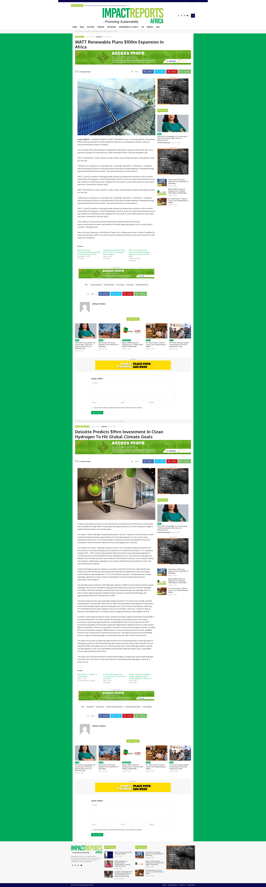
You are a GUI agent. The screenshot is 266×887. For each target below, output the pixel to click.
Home (76, 31)
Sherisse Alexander (109, 284)
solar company (120, 284)
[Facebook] (178, 15)
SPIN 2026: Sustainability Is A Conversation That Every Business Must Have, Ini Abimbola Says (172, 138)
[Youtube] (187, 15)
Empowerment (161, 194)
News (159, 134)
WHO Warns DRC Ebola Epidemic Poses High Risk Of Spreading (178, 181)
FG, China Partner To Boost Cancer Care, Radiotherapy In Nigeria (178, 200)
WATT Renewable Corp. (142, 284)
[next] (193, 5)
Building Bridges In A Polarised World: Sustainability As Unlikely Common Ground (122, 863)
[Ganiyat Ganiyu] (77, 71)
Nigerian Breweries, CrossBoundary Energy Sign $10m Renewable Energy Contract (89, 252)
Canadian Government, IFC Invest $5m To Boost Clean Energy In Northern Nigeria (114, 252)
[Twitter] (184, 15)
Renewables (87, 31)
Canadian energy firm (96, 284)
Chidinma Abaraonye (163, 142)
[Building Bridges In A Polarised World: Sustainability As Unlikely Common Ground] (108, 863)
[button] (193, 16)
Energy (81, 31)
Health (159, 184)
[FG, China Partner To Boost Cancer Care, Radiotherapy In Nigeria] (162, 201)
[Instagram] (181, 15)
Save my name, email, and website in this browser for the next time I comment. (118, 407)
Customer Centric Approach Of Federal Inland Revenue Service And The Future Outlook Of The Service (123, 874)
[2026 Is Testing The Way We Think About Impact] (108, 854)
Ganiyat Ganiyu (85, 72)
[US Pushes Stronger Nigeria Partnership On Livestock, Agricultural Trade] (180, 330)
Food (171, 340)
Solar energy (130, 284)
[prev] (190, 5)
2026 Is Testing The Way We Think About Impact (123, 853)
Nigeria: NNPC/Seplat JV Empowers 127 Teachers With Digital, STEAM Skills (177, 191)
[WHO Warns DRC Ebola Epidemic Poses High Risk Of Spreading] (162, 182)
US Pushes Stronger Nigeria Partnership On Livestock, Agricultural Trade (107, 5)
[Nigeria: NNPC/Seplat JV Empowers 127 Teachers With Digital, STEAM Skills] (162, 192)
